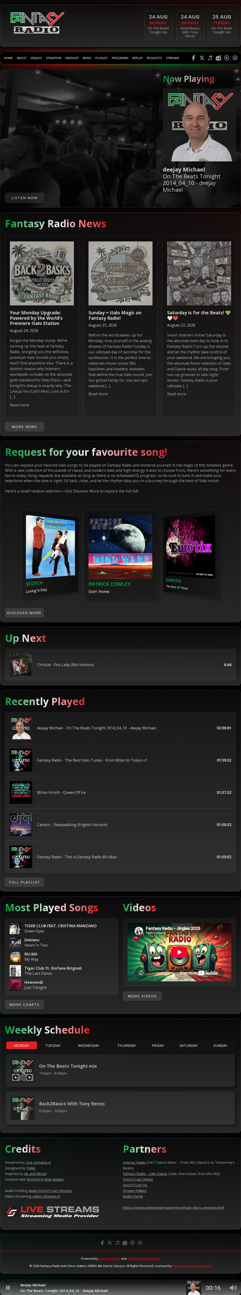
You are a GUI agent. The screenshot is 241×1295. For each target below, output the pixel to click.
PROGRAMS (120, 58)
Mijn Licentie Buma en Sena (192, 1266)
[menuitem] (8, 58)
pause (7, 1288)
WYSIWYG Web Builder (144, 1258)
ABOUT (22, 58)
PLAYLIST (101, 58)
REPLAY (138, 58)
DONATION (53, 58)
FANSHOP (72, 58)
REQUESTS (154, 58)
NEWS (87, 58)
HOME (8, 58)
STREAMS (172, 58)
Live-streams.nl (109, 1258)
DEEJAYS (36, 58)
